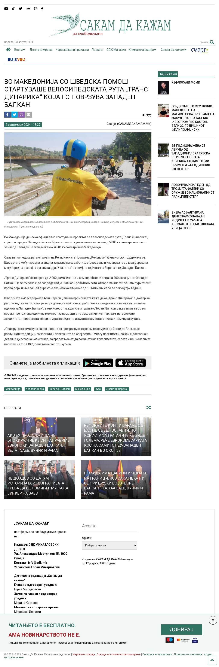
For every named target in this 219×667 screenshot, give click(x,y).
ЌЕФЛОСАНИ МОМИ (186, 82)
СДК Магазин (116, 49)
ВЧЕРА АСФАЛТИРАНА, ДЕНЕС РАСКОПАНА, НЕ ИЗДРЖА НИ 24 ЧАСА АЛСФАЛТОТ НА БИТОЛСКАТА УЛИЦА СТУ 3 (193, 220)
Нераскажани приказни (72, 49)
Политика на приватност (157, 654)
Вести (18, 49)
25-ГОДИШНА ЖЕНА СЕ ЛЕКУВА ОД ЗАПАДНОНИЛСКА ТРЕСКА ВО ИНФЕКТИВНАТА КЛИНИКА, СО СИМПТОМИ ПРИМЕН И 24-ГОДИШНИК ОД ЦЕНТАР (191, 157)
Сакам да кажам (172, 49)
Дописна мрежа (41, 49)
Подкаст (98, 49)
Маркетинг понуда (84, 654)
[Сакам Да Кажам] (109, 35)
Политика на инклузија (188, 654)
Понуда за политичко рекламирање (119, 654)
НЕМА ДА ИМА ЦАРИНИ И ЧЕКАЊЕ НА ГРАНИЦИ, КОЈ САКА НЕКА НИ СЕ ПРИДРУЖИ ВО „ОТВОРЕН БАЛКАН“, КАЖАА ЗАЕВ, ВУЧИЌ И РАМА (115, 483)
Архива (87, 538)
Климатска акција (141, 49)
